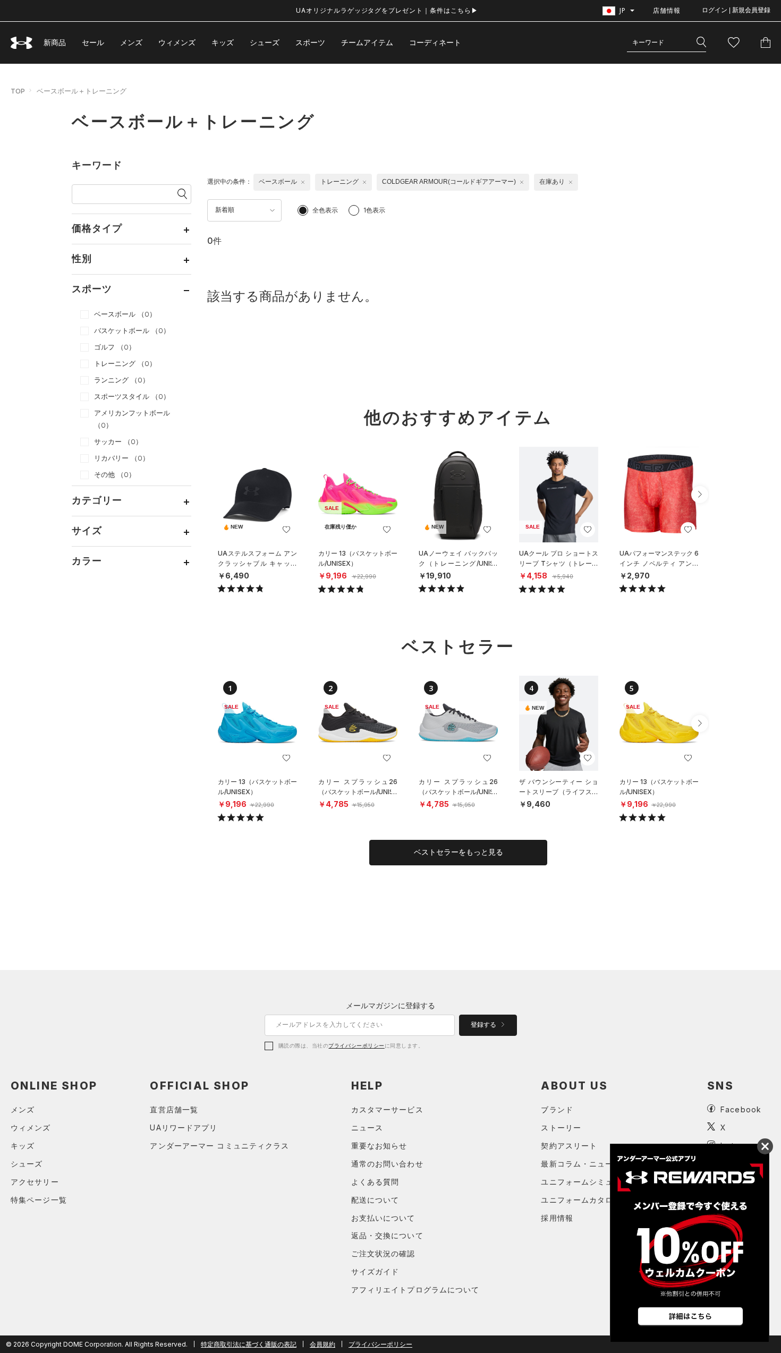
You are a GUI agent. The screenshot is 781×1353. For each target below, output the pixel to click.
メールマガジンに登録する (390, 1005)
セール (93, 42)
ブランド (557, 1109)
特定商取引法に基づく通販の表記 (248, 1344)
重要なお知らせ (379, 1145)
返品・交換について (387, 1235)
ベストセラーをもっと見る (458, 852)
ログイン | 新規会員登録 (736, 10)
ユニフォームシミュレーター (593, 1181)
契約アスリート (569, 1145)
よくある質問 (375, 1181)
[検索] (701, 42)
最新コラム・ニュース (581, 1163)
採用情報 (557, 1217)
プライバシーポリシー (356, 1045)
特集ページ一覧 (39, 1199)
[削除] (303, 182)
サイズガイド (375, 1271)
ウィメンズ (177, 42)
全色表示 (325, 210)
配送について (375, 1199)
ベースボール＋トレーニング (81, 91)
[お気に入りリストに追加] (286, 529)
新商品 (55, 42)
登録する (484, 1024)
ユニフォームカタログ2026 (591, 1199)
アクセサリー (35, 1181)
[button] (699, 494)
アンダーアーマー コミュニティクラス (219, 1145)
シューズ (264, 42)
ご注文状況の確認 (383, 1253)
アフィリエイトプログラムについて (415, 1289)
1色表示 (374, 210)
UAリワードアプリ (183, 1127)
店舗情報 (667, 10)
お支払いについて (383, 1217)
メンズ (131, 42)
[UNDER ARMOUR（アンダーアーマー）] (21, 43)
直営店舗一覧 (174, 1109)
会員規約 (322, 1344)
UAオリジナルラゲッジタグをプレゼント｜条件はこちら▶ (387, 10)
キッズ (222, 42)
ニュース (367, 1127)
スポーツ (310, 42)
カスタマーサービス (387, 1109)
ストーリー (561, 1127)
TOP (18, 91)
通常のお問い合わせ (387, 1163)
